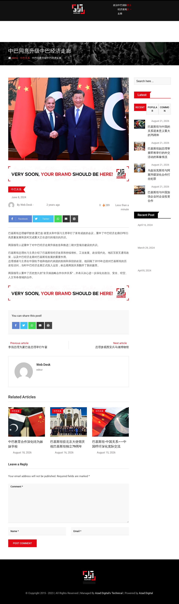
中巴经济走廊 (120, 9)
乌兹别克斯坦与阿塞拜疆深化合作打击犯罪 (159, 174)
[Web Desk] (36, 204)
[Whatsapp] (58, 218)
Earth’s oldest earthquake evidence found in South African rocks (150, 257)
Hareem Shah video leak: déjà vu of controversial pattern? (150, 235)
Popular (152, 109)
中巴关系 (25, 58)
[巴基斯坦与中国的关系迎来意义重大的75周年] (139, 124)
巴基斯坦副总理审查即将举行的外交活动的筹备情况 (159, 153)
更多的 (129, 7)
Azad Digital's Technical (109, 593)
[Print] (74, 218)
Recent (140, 107)
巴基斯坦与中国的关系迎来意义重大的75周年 (159, 131)
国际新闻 (124, 7)
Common (164, 109)
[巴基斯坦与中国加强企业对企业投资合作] (139, 189)
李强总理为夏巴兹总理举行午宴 (27, 347)
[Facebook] (16, 325)
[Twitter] (24, 325)
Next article (120, 343)
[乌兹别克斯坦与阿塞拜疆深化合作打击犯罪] (139, 168)
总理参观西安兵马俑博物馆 (112, 347)
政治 (115, 5)
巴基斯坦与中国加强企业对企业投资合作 (159, 196)
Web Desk (43, 364)
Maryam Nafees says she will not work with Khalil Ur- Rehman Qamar (151, 280)
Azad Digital (146, 593)
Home (14, 58)
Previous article (19, 343)
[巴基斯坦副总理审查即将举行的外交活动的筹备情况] (139, 146)
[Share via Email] (66, 218)
